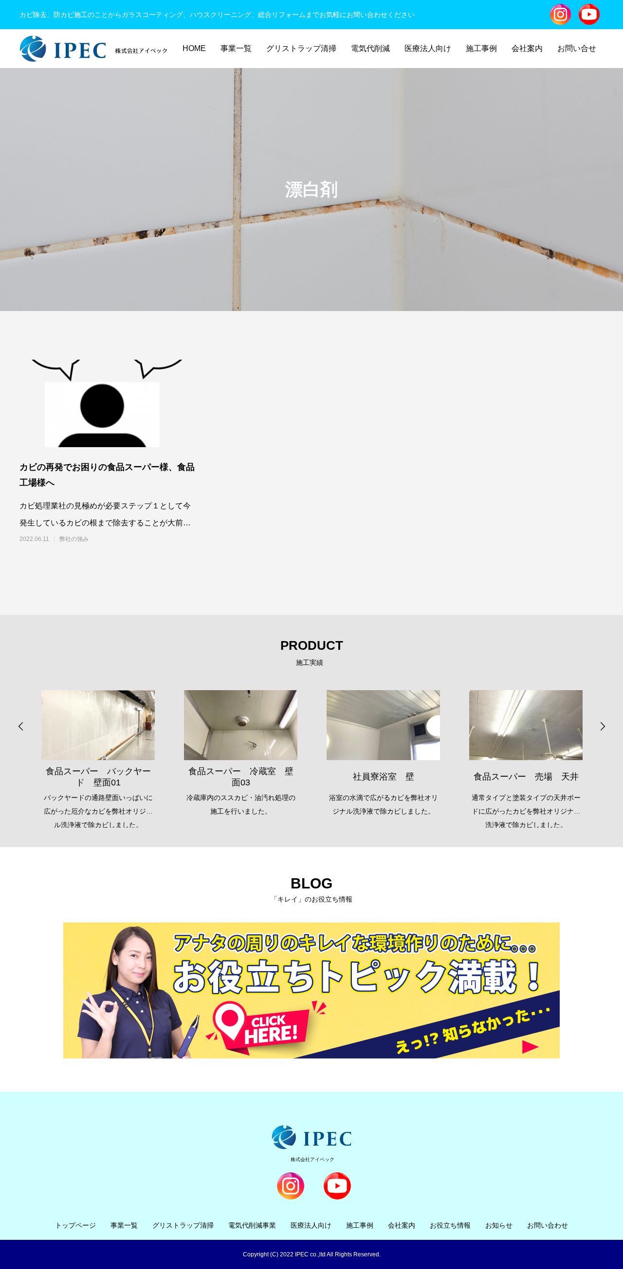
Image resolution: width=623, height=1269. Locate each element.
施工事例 (481, 48)
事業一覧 (236, 48)
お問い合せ (576, 48)
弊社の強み (74, 539)
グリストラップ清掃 (301, 48)
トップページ (75, 1225)
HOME (194, 48)
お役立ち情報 (450, 1225)
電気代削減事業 (252, 1225)
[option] (98, 752)
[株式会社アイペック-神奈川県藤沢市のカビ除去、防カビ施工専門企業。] (93, 48)
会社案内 (527, 48)
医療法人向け (427, 48)
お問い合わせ (547, 1225)
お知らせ (499, 1225)
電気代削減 (370, 48)
